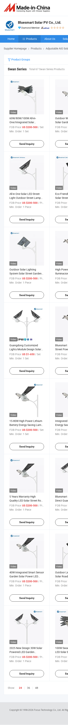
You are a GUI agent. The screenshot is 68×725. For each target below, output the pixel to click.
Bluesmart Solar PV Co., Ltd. (39, 22)
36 (28, 688)
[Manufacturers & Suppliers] (27, 7)
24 (20, 687)
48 (36, 688)
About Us (49, 39)
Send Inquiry (26, 143)
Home (11, 39)
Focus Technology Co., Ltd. (48, 709)
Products (31, 39)
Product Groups (20, 59)
